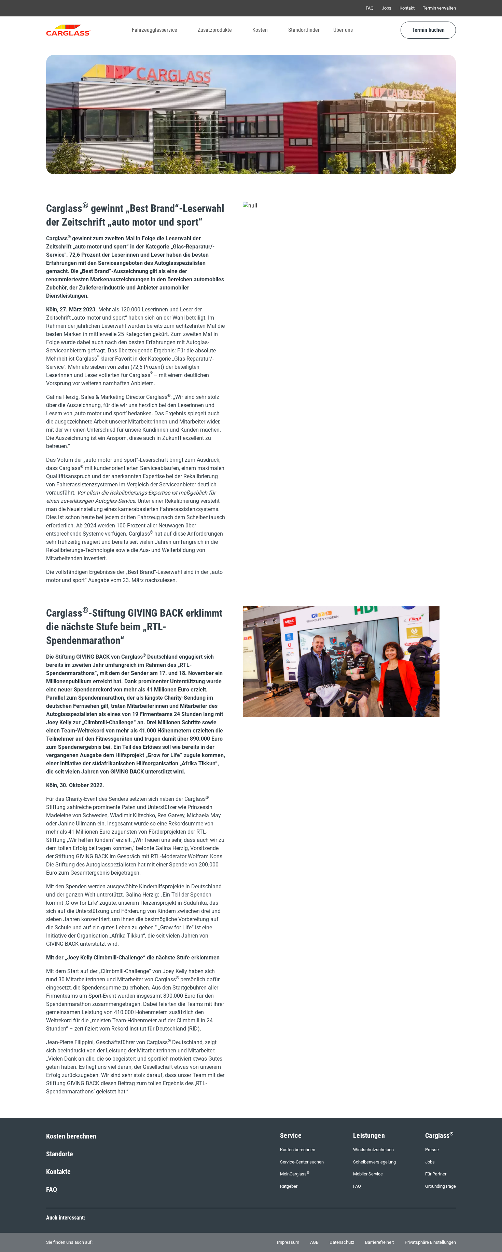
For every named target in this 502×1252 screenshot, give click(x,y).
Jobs (386, 8)
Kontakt (407, 8)
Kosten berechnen (71, 1136)
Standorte (59, 1154)
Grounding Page (440, 1186)
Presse (432, 1149)
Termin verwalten (439, 8)
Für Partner (435, 1173)
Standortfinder (304, 30)
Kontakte (58, 1172)
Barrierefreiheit (379, 1242)
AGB (314, 1242)
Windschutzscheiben (373, 1149)
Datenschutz (342, 1242)
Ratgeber (288, 1186)
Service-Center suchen (302, 1162)
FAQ (370, 8)
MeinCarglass (294, 1173)
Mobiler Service (368, 1173)
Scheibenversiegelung (374, 1162)
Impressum (288, 1242)
